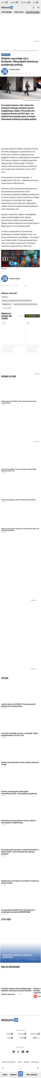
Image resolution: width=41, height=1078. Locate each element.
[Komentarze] (20, 1068)
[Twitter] (18, 1052)
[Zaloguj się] (33, 7)
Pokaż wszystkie (7, 308)
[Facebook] (14, 1052)
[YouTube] (27, 1052)
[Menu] (38, 7)
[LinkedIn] (23, 1052)
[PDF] (25, 286)
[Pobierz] (30, 73)
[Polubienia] (3, 1068)
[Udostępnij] (38, 1068)
